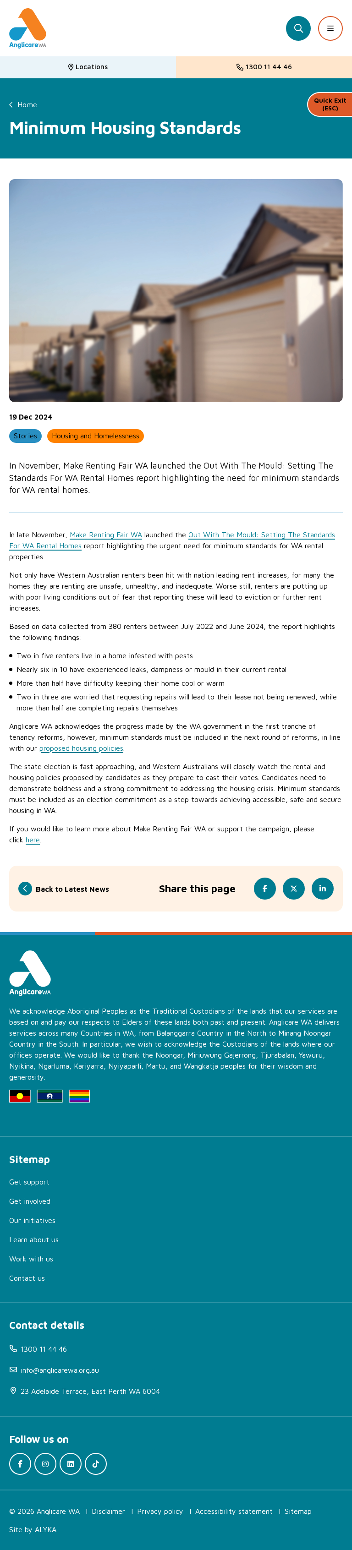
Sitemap (298, 1511)
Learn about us (34, 1239)
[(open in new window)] (20, 1464)
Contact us (27, 1278)
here (33, 839)
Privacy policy (160, 1511)
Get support (29, 1182)
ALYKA (45, 1529)
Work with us (31, 1259)
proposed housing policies (81, 748)
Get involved (29, 1201)
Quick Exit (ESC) (330, 104)
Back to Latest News (72, 889)
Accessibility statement (234, 1511)
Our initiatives (32, 1220)
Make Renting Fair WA (106, 534)
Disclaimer (108, 1511)
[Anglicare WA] (27, 28)
